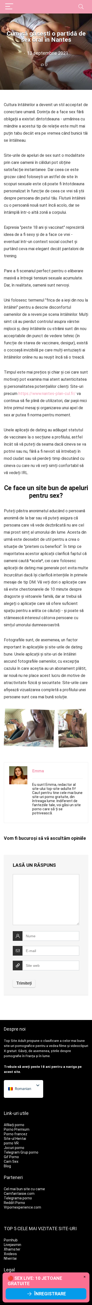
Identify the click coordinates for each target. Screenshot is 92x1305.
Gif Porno (11, 1157)
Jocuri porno (14, 1148)
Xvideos (10, 1254)
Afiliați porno (14, 1125)
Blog (7, 1166)
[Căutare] (81, 6)
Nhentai (10, 1258)
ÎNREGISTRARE (50, 1293)
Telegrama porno (18, 1198)
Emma (38, 771)
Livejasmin (12, 1245)
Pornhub (11, 1240)
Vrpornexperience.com (22, 1207)
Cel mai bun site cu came (24, 1189)
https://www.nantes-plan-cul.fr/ (47, 393)
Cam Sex (11, 1161)
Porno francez (15, 1134)
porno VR (11, 1143)
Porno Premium (16, 1129)
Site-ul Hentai (15, 1139)
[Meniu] (9, 6)
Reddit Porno (14, 1203)
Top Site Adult (15, 1041)
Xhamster (12, 1249)
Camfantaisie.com (19, 1193)
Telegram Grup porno (21, 1152)
